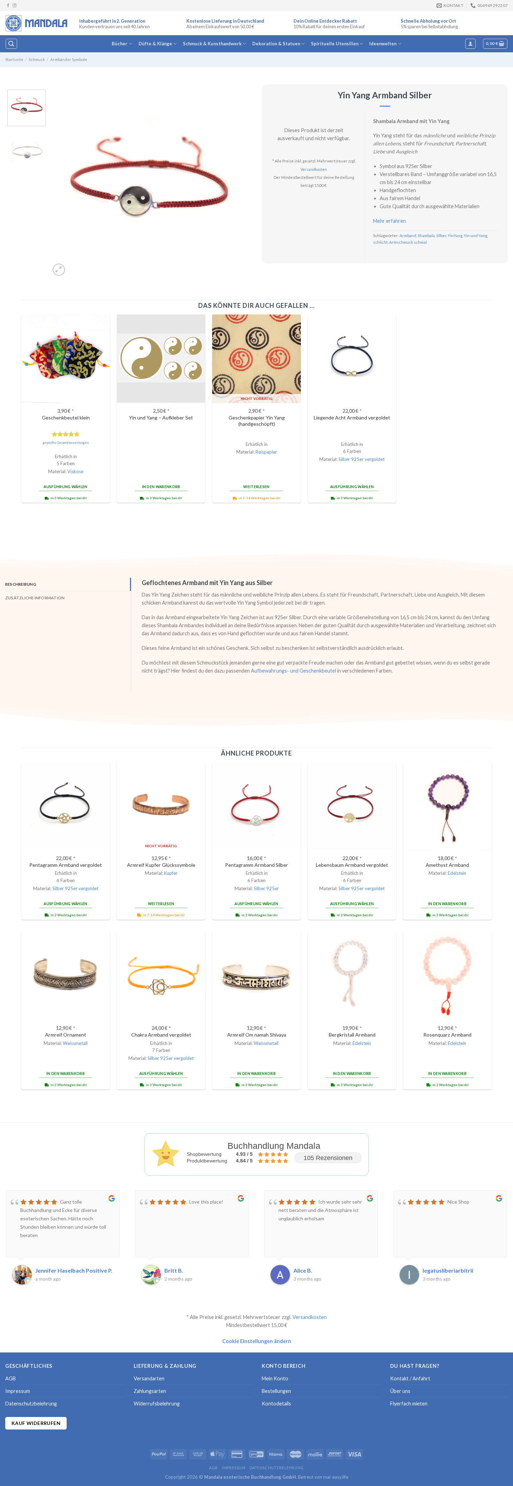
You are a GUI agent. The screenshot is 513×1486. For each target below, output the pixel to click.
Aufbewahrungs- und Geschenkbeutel (293, 671)
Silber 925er (266, 888)
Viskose (75, 471)
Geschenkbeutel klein (66, 417)
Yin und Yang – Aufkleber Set (161, 417)
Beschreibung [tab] (20, 584)
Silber (441, 235)
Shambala (426, 235)
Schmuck (37, 59)
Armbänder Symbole (68, 59)
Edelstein (457, 873)
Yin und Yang (475, 235)
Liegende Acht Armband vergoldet (352, 417)
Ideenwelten (382, 43)
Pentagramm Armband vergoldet (65, 865)
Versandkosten (313, 169)
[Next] (233, 183)
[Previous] (63, 183)
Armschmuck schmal (408, 242)
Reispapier (266, 452)
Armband (408, 235)
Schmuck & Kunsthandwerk (212, 43)
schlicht (380, 242)
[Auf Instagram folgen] (14, 5)
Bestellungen (276, 1391)
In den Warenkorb (161, 487)
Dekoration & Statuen (276, 43)
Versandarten (149, 1378)
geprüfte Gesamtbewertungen (66, 443)
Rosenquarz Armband (447, 1035)
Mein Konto (275, 1378)
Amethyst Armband (447, 865)
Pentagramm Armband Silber (256, 865)
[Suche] (11, 44)
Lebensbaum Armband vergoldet (352, 865)
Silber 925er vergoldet (362, 459)
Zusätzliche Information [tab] (35, 598)
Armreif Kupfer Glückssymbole (161, 865)
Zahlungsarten (150, 1391)
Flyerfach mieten (409, 1404)
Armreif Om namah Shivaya (256, 1035)
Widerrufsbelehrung (157, 1404)
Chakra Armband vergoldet (161, 1035)
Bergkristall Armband (352, 1035)
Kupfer (171, 873)
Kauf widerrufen (36, 1423)
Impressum (17, 1391)
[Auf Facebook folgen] (8, 5)
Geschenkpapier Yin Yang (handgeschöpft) (257, 421)
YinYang (455, 235)
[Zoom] (59, 270)
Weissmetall (75, 1043)
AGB (10, 1378)
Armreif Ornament (65, 1035)
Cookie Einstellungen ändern (256, 1341)
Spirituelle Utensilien (334, 43)
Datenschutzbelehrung (31, 1404)
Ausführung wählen (65, 487)
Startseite (14, 59)
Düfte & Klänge (155, 43)
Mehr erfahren (389, 221)
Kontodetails (276, 1404)
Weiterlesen (256, 487)
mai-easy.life (335, 1477)
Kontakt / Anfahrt (410, 1378)
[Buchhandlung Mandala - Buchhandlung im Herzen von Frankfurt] (37, 23)
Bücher (119, 43)
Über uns (400, 1391)
